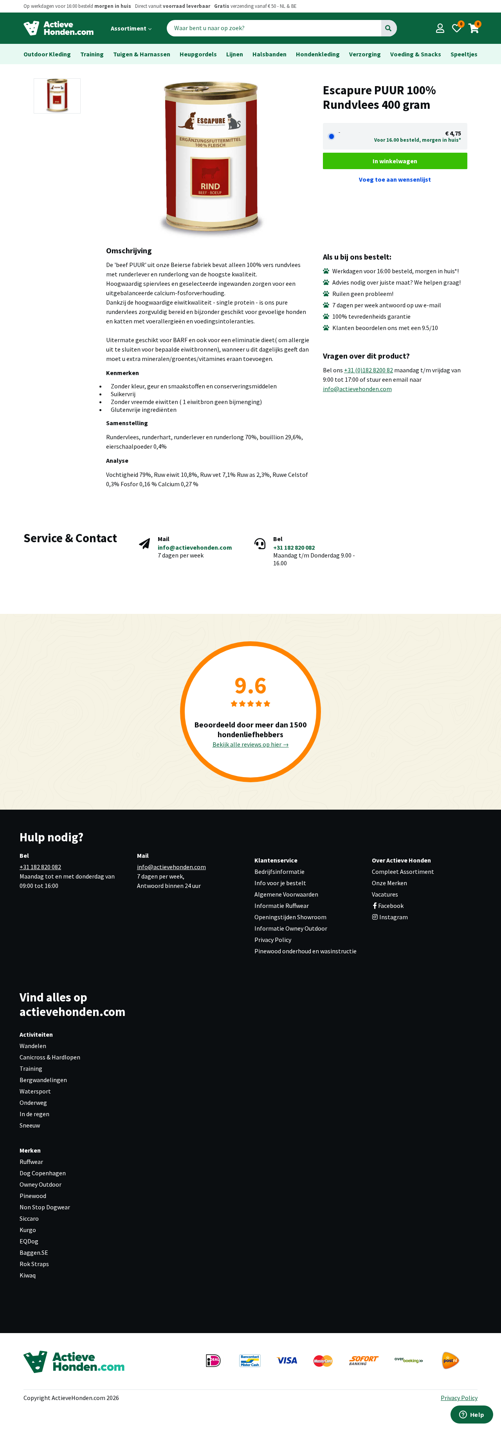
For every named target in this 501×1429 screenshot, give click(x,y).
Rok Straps (34, 1264)
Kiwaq (28, 1275)
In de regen (34, 1114)
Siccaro (29, 1218)
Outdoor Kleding (47, 54)
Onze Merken (389, 883)
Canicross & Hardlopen (50, 1057)
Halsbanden (269, 54)
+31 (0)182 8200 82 (368, 370)
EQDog (29, 1241)
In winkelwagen (395, 161)
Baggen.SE (34, 1252)
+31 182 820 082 (294, 547)
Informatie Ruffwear (281, 905)
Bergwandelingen (43, 1080)
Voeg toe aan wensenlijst (395, 179)
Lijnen (234, 54)
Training (92, 54)
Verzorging (365, 54)
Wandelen (33, 1046)
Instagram (393, 917)
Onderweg (33, 1102)
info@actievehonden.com (357, 389)
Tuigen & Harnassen (141, 54)
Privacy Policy (272, 940)
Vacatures (385, 894)
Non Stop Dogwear (45, 1207)
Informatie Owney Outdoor (290, 928)
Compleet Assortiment (403, 871)
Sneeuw (30, 1125)
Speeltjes (464, 54)
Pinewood (33, 1196)
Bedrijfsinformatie (279, 871)
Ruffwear (31, 1162)
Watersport (35, 1091)
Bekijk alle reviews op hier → (251, 744)
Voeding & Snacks (415, 54)
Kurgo (28, 1230)
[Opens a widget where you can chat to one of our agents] (471, 1415)
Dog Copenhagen (43, 1173)
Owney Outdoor (40, 1184)
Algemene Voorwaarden (286, 894)
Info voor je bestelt (280, 883)
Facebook (391, 905)
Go (388, 28)
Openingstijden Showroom (290, 917)
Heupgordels (198, 54)
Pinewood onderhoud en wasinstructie (305, 951)
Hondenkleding (318, 54)
